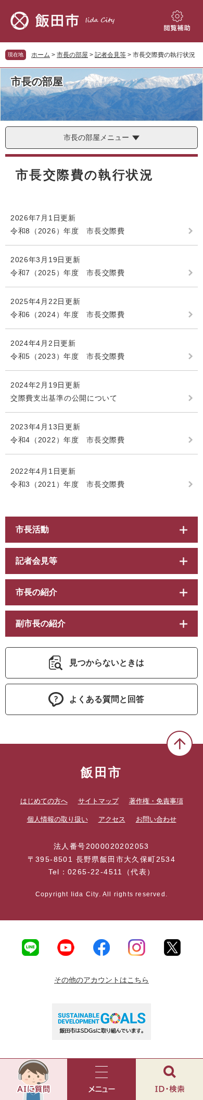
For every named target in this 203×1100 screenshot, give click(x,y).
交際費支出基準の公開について (64, 398)
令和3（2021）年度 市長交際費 (67, 484)
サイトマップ (98, 801)
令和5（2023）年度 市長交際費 (67, 356)
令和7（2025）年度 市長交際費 (67, 272)
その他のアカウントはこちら (101, 980)
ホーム (40, 54)
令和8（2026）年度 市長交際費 (67, 231)
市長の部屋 (72, 54)
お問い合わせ (156, 819)
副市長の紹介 (41, 623)
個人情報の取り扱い (57, 819)
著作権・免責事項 (156, 801)
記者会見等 (110, 54)
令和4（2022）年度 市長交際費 (67, 440)
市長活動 (32, 529)
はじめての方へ (44, 801)
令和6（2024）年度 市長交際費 (67, 314)
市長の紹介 (36, 592)
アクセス (111, 819)
